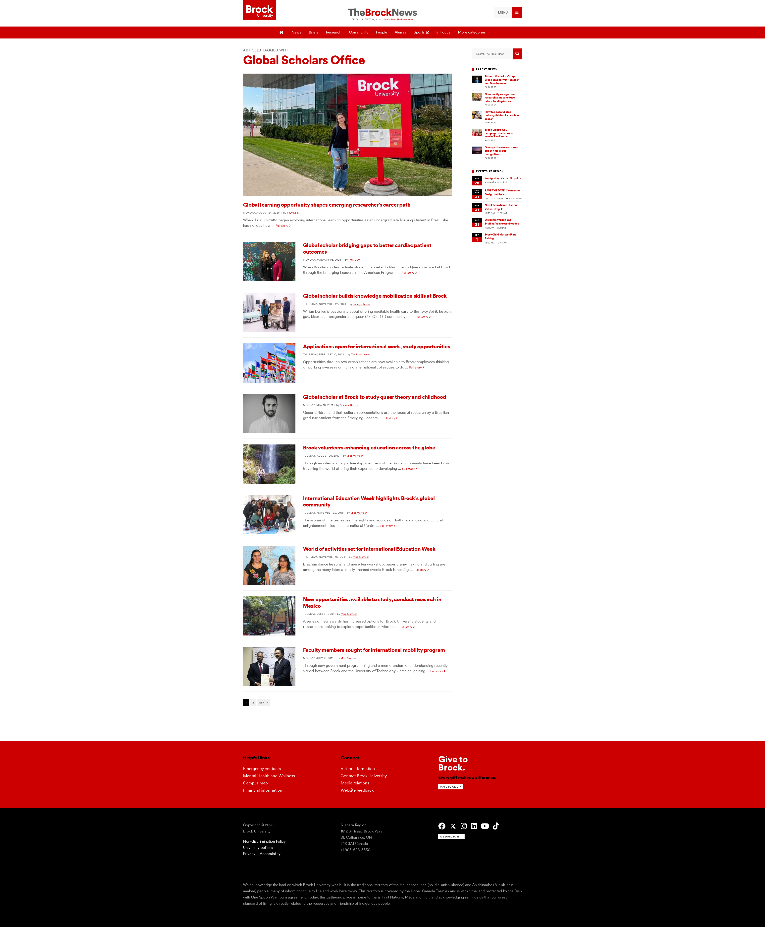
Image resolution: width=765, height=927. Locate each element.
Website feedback (357, 790)
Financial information (262, 790)
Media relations (355, 782)
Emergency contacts (262, 768)
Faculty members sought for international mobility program (374, 650)
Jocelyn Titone (361, 303)
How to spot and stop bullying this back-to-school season (502, 115)
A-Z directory (450, 836)
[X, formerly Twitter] (453, 826)
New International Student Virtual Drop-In (501, 207)
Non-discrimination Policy (264, 841)
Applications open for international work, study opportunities (376, 346)
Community (358, 32)
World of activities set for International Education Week (369, 549)
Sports (419, 32)
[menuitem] (508, 12)
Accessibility (270, 853)
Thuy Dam (293, 212)
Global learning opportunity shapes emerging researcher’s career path (326, 204)
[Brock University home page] (259, 10)
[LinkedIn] (474, 826)
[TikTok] (496, 826)
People (381, 32)
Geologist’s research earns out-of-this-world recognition (501, 151)
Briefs (313, 32)
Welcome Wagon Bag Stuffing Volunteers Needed (502, 221)
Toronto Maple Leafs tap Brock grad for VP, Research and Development (502, 80)
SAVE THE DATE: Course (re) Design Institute (502, 192)
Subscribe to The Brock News (398, 19)
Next (262, 702)
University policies (258, 847)
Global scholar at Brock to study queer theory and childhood (374, 397)
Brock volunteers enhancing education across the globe (369, 447)
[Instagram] (464, 826)
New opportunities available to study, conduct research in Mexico (372, 602)
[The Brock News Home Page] (382, 12)
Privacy (249, 853)
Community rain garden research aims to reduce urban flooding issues (500, 97)
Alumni (400, 32)
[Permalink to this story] (347, 195)
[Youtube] (485, 826)
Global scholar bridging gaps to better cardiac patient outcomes (367, 248)
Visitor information (358, 768)
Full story (282, 226)
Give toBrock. (453, 763)
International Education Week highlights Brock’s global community (369, 501)
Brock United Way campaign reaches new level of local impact (499, 133)
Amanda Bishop (349, 405)
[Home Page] (282, 32)
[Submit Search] (517, 53)
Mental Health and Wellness (269, 775)
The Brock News (360, 354)
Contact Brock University (364, 775)
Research (333, 32)
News (296, 32)
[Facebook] (441, 826)
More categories (472, 32)
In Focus (443, 32)
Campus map (255, 782)
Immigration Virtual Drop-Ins (503, 178)
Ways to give (449, 786)
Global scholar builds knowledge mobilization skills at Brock (375, 296)
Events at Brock (490, 171)
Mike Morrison (354, 455)
